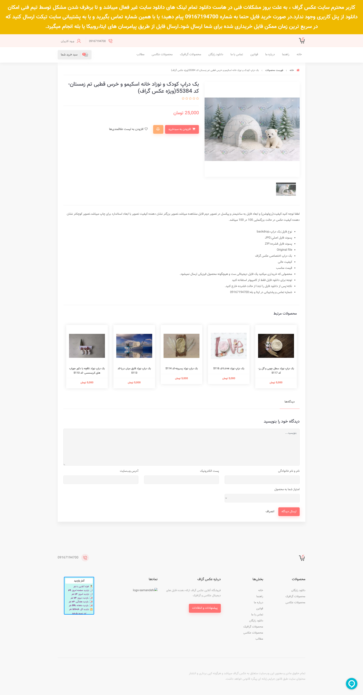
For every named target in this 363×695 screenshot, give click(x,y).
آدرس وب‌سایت (129, 471)
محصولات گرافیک (190, 54)
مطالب (140, 54)
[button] (75, 54)
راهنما (285, 54)
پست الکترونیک (209, 471)
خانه (299, 54)
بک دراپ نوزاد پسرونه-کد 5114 (181, 369)
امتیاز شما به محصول (287, 489)
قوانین (254, 54)
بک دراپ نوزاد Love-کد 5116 (228, 369)
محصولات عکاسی (162, 54)
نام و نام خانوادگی (289, 471)
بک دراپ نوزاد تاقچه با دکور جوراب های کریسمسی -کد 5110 (87, 371)
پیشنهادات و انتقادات (205, 608)
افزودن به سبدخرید (180, 129)
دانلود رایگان (215, 54)
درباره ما (270, 54)
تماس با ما (236, 54)
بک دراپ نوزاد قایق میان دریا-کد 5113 (134, 371)
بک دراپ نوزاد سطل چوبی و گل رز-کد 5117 (276, 371)
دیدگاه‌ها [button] (290, 402)
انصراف (270, 511)
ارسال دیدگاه (289, 511)
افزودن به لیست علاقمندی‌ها (126, 129)
